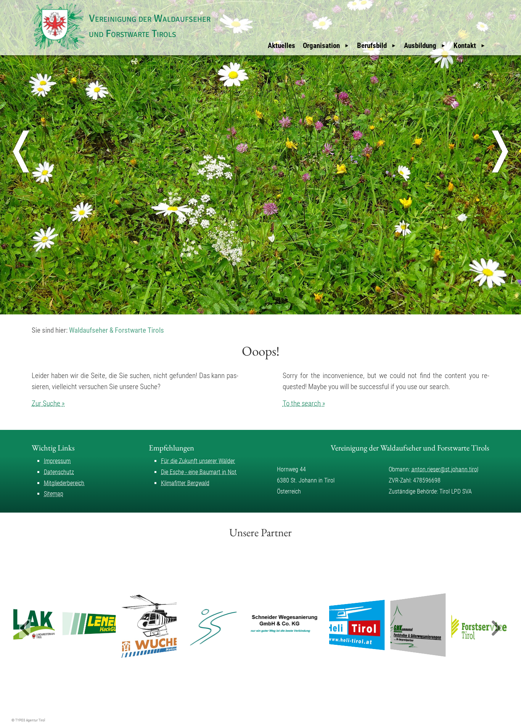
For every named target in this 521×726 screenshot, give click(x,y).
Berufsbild (372, 45)
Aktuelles (281, 45)
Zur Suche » (48, 403)
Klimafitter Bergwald (185, 483)
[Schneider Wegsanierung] (253, 625)
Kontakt (464, 45)
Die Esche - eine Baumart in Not (198, 472)
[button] (25, 628)
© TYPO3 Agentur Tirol (28, 720)
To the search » (304, 403)
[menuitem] (281, 45)
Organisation (321, 45)
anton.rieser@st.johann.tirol (445, 469)
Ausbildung (420, 45)
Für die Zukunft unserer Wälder (198, 461)
